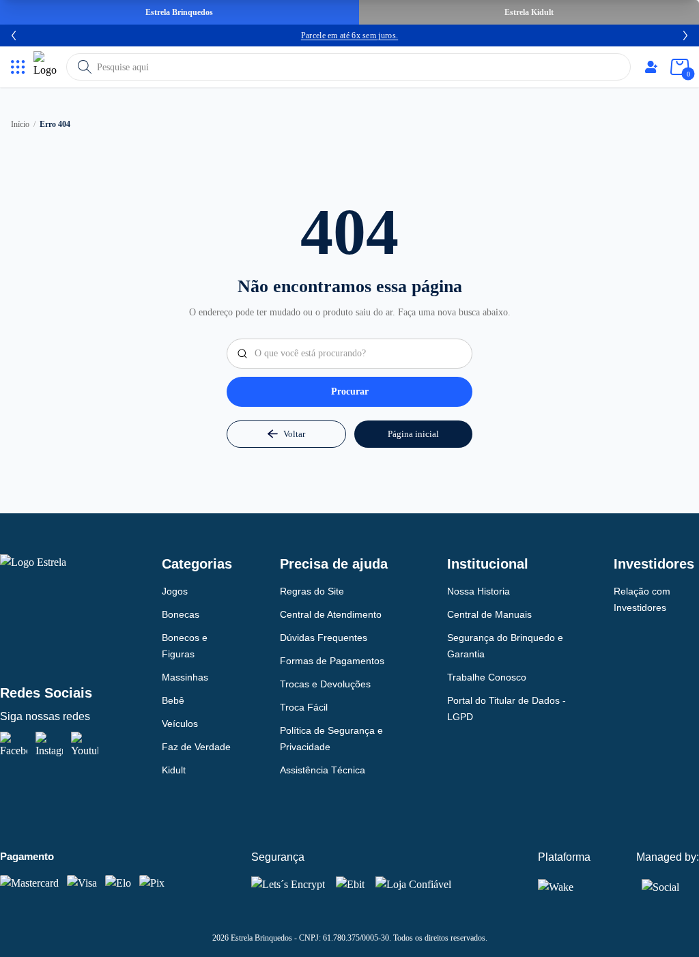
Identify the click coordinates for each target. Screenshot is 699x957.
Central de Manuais (489, 614)
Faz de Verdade (196, 746)
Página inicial (413, 434)
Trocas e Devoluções (325, 684)
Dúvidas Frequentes (323, 637)
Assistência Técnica (322, 770)
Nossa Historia (478, 591)
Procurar (350, 391)
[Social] (660, 884)
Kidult (174, 770)
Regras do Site (312, 591)
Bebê (173, 700)
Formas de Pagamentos (332, 660)
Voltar (294, 434)
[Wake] (565, 887)
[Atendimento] (651, 67)
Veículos (180, 723)
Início (20, 124)
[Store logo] (47, 67)
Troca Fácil (304, 707)
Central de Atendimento (331, 614)
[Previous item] (13, 35)
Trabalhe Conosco (486, 677)
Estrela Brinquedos (179, 12)
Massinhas (185, 677)
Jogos (175, 591)
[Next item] (685, 35)
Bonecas (180, 614)
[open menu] (18, 67)
